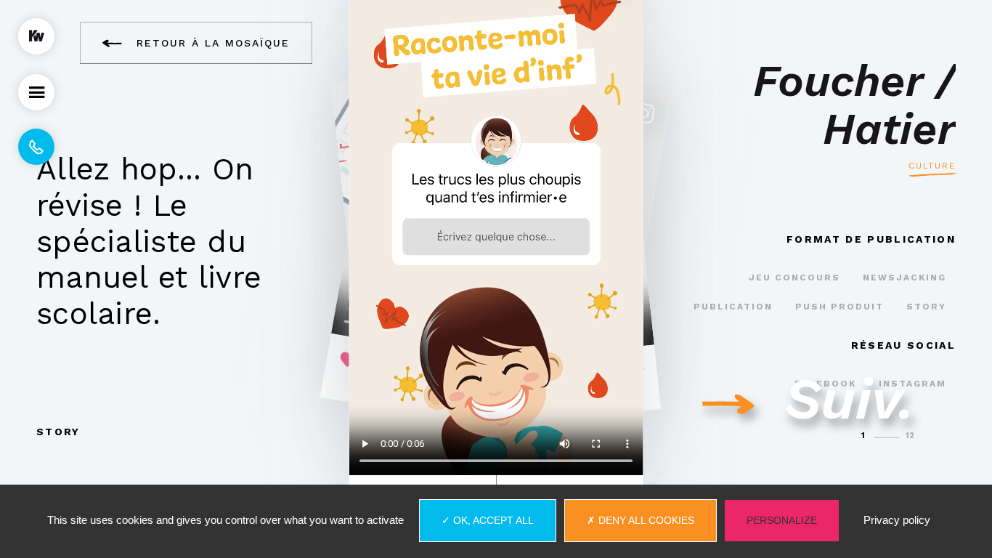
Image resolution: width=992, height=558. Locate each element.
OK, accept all (492, 520)
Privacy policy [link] (896, 520)
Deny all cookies (644, 520)
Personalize (782, 520)
